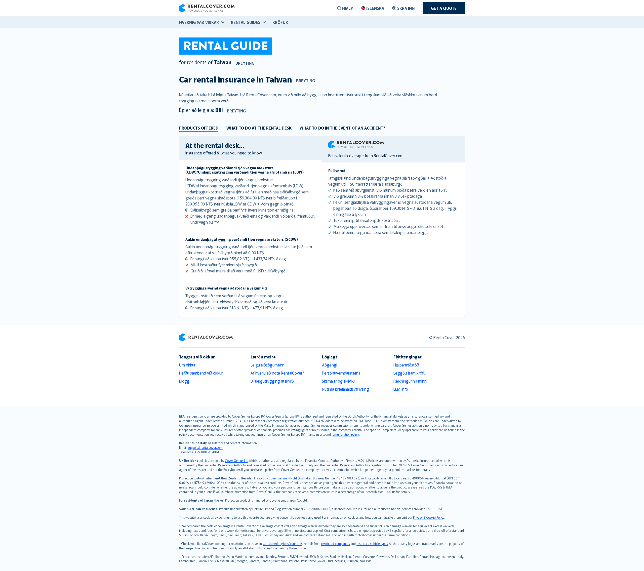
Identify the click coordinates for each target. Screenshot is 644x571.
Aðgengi (329, 365)
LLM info (400, 389)
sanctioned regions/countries (282, 543)
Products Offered (198, 128)
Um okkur (187, 365)
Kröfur (280, 22)
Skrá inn (406, 8)
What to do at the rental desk (259, 128)
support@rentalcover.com (205, 447)
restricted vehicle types (372, 543)
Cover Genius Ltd (236, 460)
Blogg (184, 381)
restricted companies (335, 543)
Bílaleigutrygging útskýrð (272, 381)
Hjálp (347, 8)
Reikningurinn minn (410, 381)
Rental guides (245, 22)
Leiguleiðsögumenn (268, 365)
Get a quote (444, 8)
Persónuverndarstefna (341, 373)
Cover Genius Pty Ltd (283, 478)
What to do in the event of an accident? (342, 128)
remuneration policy (345, 434)
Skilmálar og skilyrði (338, 381)
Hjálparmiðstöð (406, 365)
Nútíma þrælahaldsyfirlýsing (345, 389)
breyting (244, 63)
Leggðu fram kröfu (409, 373)
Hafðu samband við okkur (201, 373)
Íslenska (375, 8)
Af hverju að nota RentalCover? (277, 373)
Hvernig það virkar (199, 22)
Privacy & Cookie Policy (428, 517)
